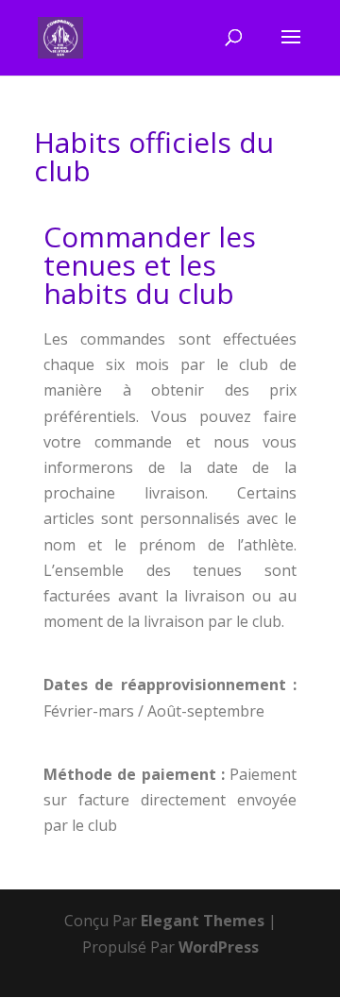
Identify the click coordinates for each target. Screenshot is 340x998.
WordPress (218, 947)
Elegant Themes (202, 920)
